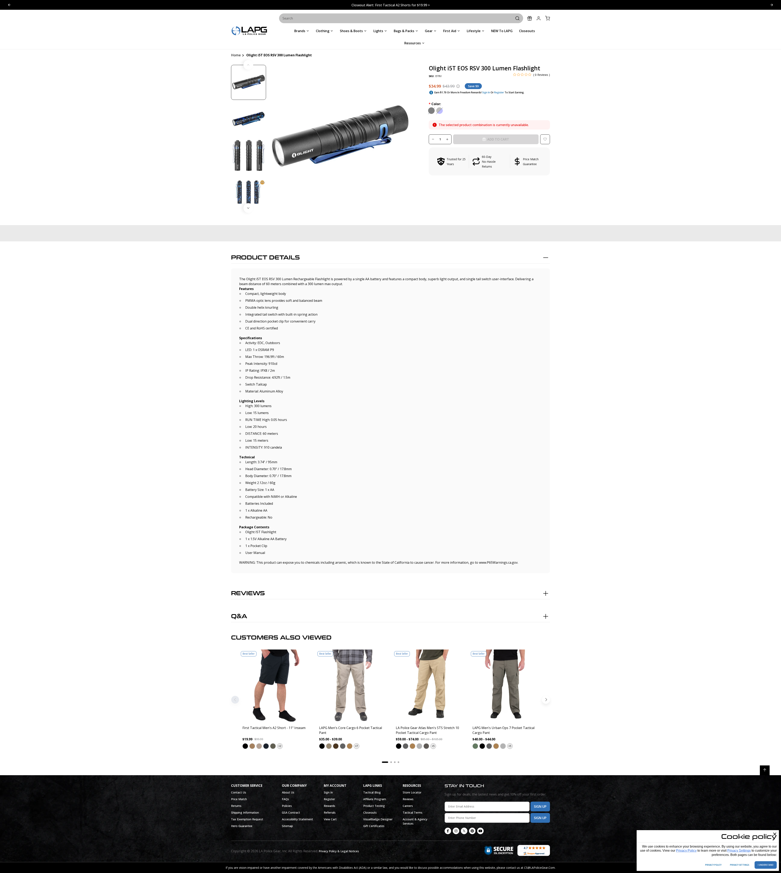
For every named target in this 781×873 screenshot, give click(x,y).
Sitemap (287, 826)
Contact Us (238, 792)
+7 (356, 746)
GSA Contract (291, 812)
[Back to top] (765, 770)
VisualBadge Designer (378, 819)
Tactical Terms (412, 812)
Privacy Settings (739, 850)
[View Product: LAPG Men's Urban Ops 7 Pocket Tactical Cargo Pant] (505, 686)
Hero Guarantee (241, 826)
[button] (489, 161)
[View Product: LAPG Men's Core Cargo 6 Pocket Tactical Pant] (352, 686)
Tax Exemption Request (247, 819)
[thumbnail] (248, 82)
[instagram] (456, 831)
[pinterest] (472, 831)
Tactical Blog (372, 792)
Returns (236, 806)
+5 (433, 746)
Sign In (486, 92)
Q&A (239, 616)
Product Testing (374, 806)
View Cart (330, 819)
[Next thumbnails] (248, 208)
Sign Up (540, 806)
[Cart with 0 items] (547, 18)
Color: (435, 104)
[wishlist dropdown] (545, 139)
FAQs (285, 799)
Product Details (265, 257)
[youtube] (480, 831)
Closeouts (370, 812)
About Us (288, 792)
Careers (408, 806)
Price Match (239, 799)
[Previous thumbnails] (248, 65)
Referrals (330, 812)
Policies (287, 806)
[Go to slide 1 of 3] (771, 4)
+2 (279, 746)
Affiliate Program (374, 799)
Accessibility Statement (297, 819)
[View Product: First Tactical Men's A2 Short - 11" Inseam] (275, 686)
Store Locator (412, 792)
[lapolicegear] (249, 31)
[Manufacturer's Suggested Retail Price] (458, 86)
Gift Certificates (373, 826)
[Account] (538, 18)
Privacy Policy (686, 850)
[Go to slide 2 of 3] (9, 4)
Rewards (329, 806)
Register (499, 92)
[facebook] (448, 831)
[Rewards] (529, 18)
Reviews (248, 593)
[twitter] (464, 831)
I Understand (765, 864)
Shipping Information (245, 812)
